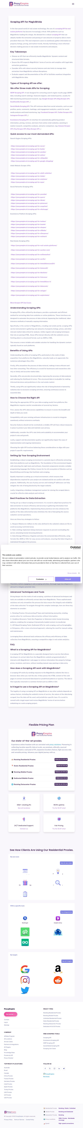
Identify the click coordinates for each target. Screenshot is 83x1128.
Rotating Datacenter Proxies (52, 1023)
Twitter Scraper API (65, 112)
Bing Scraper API (63, 99)
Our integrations (66, 912)
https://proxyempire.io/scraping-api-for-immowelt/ (29, 268)
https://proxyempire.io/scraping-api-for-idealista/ (29, 272)
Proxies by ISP (8, 1055)
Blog (5, 1050)
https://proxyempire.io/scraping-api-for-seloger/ (28, 291)
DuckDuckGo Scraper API (19, 102)
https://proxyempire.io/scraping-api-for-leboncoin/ (29, 286)
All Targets (7, 1047)
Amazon (58, 971)
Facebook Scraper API (49, 112)
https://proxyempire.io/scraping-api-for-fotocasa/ (29, 277)
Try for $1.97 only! (59, 808)
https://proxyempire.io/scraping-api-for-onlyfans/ (29, 179)
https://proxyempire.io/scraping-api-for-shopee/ (28, 227)
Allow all (68, 579)
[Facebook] (45, 1068)
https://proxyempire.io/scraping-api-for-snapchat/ (29, 206)
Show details (72, 573)
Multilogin (25, 923)
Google (25, 971)
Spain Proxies (8, 1087)
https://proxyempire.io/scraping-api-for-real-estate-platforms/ (34, 245)
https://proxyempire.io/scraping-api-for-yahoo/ (28, 155)
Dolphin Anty (58, 923)
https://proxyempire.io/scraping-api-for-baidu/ (28, 149)
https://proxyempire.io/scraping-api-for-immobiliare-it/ (31, 281)
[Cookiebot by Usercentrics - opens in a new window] (72, 547)
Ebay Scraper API (33, 129)
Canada (6, 1073)
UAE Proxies (8, 1092)
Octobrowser (58, 934)
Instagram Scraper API (18, 115)
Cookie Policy (30, 1119)
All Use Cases (8, 1041)
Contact (6, 1019)
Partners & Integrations (11, 1044)
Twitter (25, 993)
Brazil (5, 1070)
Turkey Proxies (8, 1089)
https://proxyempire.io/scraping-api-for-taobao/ (28, 221)
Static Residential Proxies (51, 1021)
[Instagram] (54, 1068)
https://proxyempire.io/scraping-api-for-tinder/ (28, 176)
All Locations (8, 1039)
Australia (7, 1067)
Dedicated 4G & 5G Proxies (51, 1026)
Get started (9, 1014)
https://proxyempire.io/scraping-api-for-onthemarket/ (30, 254)
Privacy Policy (8, 1119)
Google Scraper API (49, 99)
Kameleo (25, 934)
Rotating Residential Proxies (52, 1013)
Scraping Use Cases (49, 1048)
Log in (6, 1022)
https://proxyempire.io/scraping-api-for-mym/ (27, 182)
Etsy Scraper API (20, 129)
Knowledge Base (9, 1052)
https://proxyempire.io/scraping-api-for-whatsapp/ (29, 209)
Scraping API (47, 1037)
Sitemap (6, 1025)
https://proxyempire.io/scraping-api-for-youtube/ (29, 194)
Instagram (25, 982)
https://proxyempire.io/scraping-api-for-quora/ (28, 197)
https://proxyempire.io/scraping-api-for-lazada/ (28, 224)
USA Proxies (8, 1097)
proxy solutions (55, 745)
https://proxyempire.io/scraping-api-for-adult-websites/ (31, 173)
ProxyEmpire (19, 1116)
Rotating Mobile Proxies (50, 1015)
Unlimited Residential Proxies (52, 1018)
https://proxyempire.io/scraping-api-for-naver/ (28, 146)
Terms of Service (19, 1119)
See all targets (67, 961)
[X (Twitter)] (50, 1068)
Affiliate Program (9, 1036)
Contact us (24, 829)
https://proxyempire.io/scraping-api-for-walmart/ (29, 236)
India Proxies (8, 1084)
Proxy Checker (8, 1058)
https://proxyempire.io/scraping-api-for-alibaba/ (28, 230)
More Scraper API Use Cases (20, 303)
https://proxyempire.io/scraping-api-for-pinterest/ (29, 203)
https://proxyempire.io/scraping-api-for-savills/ (28, 259)
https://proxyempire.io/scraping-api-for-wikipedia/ (29, 158)
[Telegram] (64, 1068)
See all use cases (66, 863)
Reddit (58, 982)
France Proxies (8, 1078)
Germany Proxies (9, 1081)
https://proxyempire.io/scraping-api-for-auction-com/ (30, 250)
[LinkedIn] (59, 1068)
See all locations (24, 808)
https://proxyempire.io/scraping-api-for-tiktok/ (28, 200)
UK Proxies (7, 1095)
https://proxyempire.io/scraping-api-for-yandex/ (28, 152)
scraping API (56, 34)
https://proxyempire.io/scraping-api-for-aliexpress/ (29, 233)
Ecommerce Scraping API (19, 120)
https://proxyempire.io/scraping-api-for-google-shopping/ (32, 161)
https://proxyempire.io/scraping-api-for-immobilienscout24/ (33, 263)
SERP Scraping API (17, 93)
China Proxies (8, 1076)
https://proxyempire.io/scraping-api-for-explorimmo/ (30, 295)
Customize (40, 579)
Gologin (25, 945)
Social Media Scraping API (19, 106)
